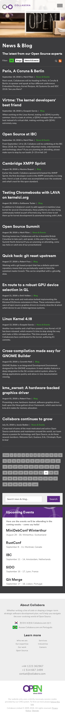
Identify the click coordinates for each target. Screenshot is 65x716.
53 (35, 478)
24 (58, 461)
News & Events (31, 60)
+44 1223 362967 (32, 666)
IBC (9, 555)
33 (46, 467)
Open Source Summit (21, 227)
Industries (43, 644)
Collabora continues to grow (27, 419)
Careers (43, 647)
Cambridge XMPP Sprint (24, 163)
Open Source (22, 650)
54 (40, 478)
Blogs (18, 60)
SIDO (10, 567)
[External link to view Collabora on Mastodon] (29, 659)
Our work (22, 647)
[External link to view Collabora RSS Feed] (49, 659)
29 (26, 467)
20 (37, 461)
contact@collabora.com (32, 674)
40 (26, 472)
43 (41, 472)
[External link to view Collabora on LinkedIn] (16, 659)
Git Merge (14, 579)
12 (60, 455)
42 (36, 472)
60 (15, 484)
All (11, 60)
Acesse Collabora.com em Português (35, 627)
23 (53, 461)
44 (46, 472)
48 (10, 478)
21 (42, 461)
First (6, 455)
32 (41, 467)
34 (52, 467)
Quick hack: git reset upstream (29, 256)
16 (18, 461)
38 (15, 472)
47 (5, 478)
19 (32, 461)
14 (9, 461)
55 (45, 478)
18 (28, 461)
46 (56, 472)
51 (25, 478)
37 (10, 472)
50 (20, 478)
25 (5, 467)
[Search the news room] (57, 61)
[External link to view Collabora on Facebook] (42, 659)
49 (15, 478)
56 (50, 478)
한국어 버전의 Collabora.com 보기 (35, 623)
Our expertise (22, 644)
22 (47, 461)
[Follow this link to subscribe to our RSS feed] (61, 61)
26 (10, 467)
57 (55, 478)
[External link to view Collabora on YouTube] (22, 659)
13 (5, 461)
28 (20, 467)
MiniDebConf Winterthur (26, 530)
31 (36, 467)
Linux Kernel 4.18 (17, 319)
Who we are (22, 640)
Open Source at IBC (19, 134)
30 (31, 467)
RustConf (13, 543)
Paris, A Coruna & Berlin (23, 71)
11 (55, 455)
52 (30, 478)
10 (51, 455)
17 (23, 461)
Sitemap (35, 710)
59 (10, 484)
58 (5, 484)
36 (5, 472)
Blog (42, 111)
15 (14, 461)
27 (15, 467)
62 (25, 484)
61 (20, 484)
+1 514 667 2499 (32, 670)
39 (20, 472)
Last (35, 484)
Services (43, 640)
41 (31, 472)
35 (57, 467)
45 (51, 472)
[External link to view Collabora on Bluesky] (36, 659)
